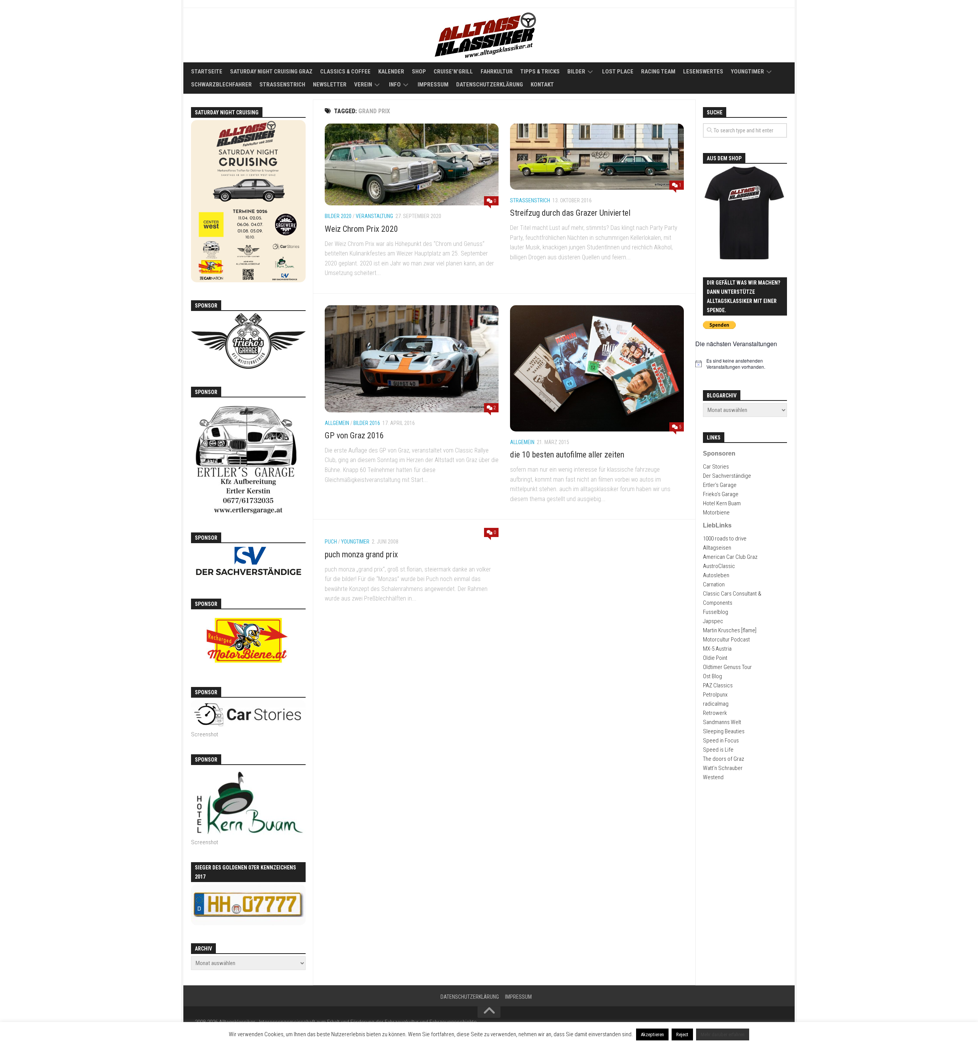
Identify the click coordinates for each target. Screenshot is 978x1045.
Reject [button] (682, 1034)
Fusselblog (715, 612)
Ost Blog (712, 676)
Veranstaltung (374, 216)
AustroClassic (719, 566)
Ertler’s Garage (720, 485)
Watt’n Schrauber (723, 768)
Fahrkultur (497, 71)
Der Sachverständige (727, 475)
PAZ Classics (718, 685)
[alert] (745, 364)
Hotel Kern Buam (722, 503)
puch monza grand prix (361, 554)
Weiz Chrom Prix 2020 (361, 229)
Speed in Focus (721, 740)
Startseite (206, 71)
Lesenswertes (703, 71)
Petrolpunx (715, 694)
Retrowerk (715, 713)
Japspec (713, 621)
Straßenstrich (282, 84)
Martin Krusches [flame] (729, 630)
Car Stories (716, 466)
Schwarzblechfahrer (221, 84)
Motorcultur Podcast (726, 639)
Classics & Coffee (345, 71)
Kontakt (542, 84)
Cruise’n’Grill (453, 71)
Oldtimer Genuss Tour (727, 667)
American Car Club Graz (730, 556)
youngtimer (355, 542)
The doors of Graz (723, 758)
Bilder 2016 (366, 423)
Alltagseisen (717, 547)
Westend (713, 777)
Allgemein (337, 423)
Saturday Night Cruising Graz (271, 71)
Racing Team (658, 71)
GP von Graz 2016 (354, 435)
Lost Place (617, 71)
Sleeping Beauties (724, 731)
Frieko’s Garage (720, 494)
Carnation (714, 584)
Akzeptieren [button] (652, 1034)
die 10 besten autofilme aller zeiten (567, 454)
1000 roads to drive (724, 538)
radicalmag (716, 703)
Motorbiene (716, 512)
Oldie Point (715, 657)
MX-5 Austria (717, 648)
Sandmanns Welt (722, 722)
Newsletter (330, 84)
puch (331, 542)
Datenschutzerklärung (489, 84)
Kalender (391, 71)
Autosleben (716, 575)
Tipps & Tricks (540, 71)
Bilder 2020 (338, 216)
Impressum (433, 84)
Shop (419, 71)
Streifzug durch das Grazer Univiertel (570, 213)
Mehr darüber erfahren (723, 1034)
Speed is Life (718, 749)
